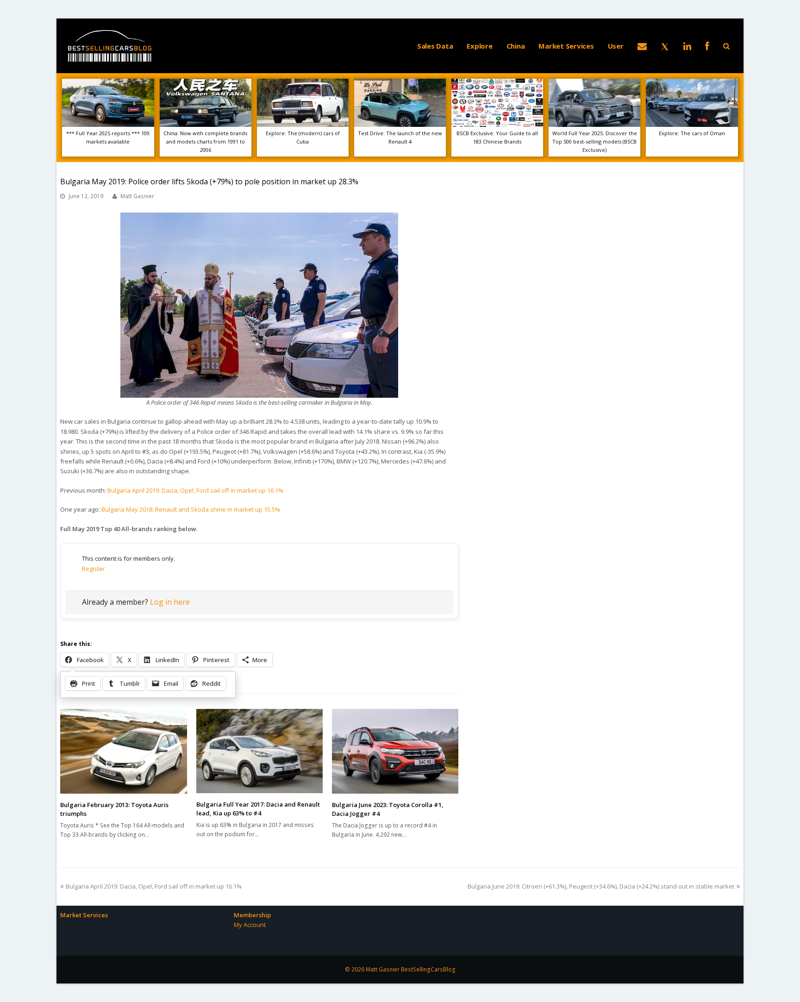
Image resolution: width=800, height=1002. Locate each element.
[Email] (642, 45)
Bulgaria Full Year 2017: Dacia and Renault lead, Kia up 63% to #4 (258, 809)
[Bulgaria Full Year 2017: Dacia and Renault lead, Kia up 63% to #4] (259, 751)
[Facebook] (707, 45)
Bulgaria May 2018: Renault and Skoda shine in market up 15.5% (190, 509)
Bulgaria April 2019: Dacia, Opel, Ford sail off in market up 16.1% (195, 490)
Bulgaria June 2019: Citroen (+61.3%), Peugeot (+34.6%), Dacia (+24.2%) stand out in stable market (601, 886)
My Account (250, 925)
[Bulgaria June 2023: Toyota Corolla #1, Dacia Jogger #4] (395, 751)
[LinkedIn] (687, 45)
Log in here (170, 602)
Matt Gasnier (137, 196)
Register (93, 568)
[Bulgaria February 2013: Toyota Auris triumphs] (123, 751)
